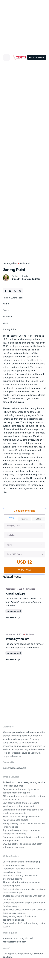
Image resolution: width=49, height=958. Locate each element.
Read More (10, 618)
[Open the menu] (6, 57)
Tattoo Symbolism (17, 639)
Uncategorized (14, 611)
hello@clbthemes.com (14, 941)
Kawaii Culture (15, 593)
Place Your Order (36, 57)
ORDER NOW (24, 569)
